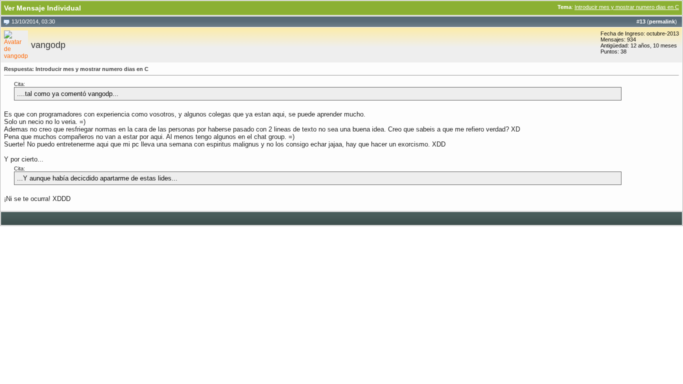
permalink (662, 21)
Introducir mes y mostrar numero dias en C (626, 7)
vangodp (48, 45)
